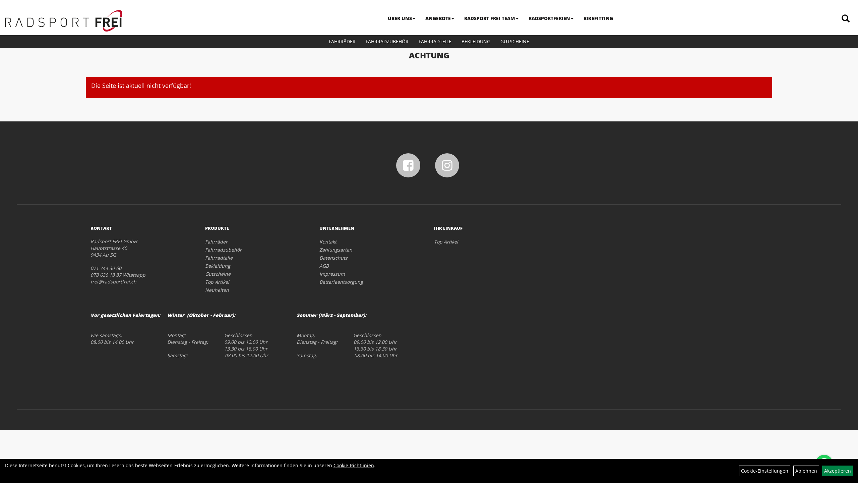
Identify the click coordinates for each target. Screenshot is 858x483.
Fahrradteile (435, 41)
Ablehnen (806, 471)
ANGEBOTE (438, 18)
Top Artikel (217, 282)
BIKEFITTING (598, 18)
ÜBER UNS (400, 18)
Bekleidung (476, 41)
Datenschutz (333, 258)
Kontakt (327, 241)
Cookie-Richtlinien (353, 465)
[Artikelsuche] (846, 18)
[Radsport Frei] (63, 21)
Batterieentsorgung (341, 282)
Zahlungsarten (335, 250)
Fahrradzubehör (387, 41)
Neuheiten (217, 290)
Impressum (332, 274)
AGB (324, 266)
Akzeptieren (837, 471)
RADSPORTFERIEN (549, 18)
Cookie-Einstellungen (764, 471)
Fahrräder (342, 41)
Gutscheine (514, 41)
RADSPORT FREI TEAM (489, 18)
